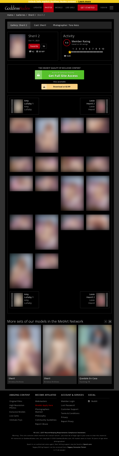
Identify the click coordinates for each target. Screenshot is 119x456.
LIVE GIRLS (70, 7)
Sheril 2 (34, 36)
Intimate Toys (15, 420)
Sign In (103, 7)
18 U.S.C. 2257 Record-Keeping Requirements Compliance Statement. (59, 433)
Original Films (15, 401)
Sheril (31, 15)
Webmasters (41, 401)
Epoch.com (87, 444)
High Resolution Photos (16, 406)
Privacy (64, 417)
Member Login (68, 401)
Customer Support (69, 409)
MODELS (59, 7)
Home (10, 15)
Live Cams (14, 416)
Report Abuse (41, 424)
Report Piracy (67, 421)
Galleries (20, 15)
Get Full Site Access (63, 75)
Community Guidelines (45, 420)
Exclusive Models (17, 412)
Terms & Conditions (70, 413)
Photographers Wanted (42, 410)
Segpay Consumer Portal (76, 447)
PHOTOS (48, 7)
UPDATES (38, 7)
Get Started (88, 7)
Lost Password (68, 405)
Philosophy (40, 416)
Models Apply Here (44, 405)
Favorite (34, 46)
